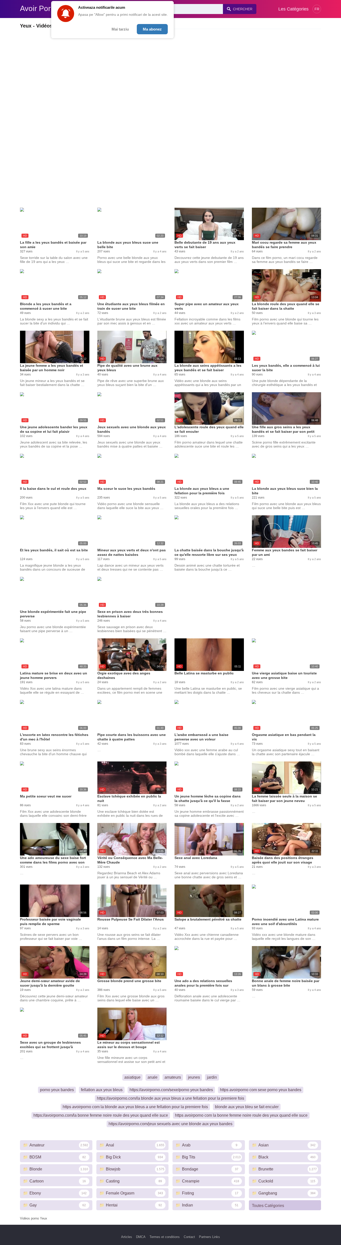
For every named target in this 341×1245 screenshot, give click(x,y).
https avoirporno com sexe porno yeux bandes (260, 1090)
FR (317, 9)
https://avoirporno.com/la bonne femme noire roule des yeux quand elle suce (100, 1115)
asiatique (132, 1077)
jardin (212, 1077)
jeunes (194, 1077)
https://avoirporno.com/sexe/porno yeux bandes (171, 1090)
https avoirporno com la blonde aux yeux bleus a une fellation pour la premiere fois (135, 1107)
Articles (126, 1237)
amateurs (173, 1077)
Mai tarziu (120, 29)
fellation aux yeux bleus (102, 1090)
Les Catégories (293, 9)
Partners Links (209, 1237)
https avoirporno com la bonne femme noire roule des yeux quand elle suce (241, 1115)
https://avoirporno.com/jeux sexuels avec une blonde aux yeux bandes (170, 1124)
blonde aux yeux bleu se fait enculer (247, 1107)
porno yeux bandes (57, 1090)
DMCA (141, 1237)
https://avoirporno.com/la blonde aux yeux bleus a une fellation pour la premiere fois (170, 1098)
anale (153, 1077)
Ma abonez (152, 29)
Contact (189, 1237)
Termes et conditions (165, 1237)
